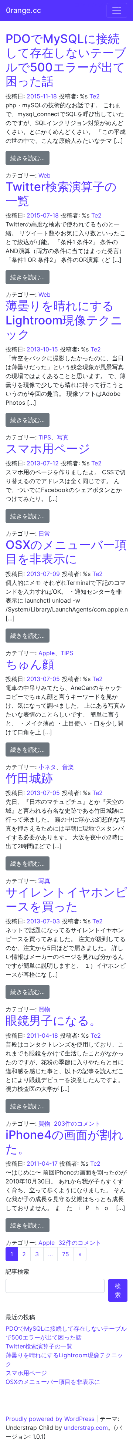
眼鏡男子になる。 (53, 1020)
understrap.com (86, 1427)
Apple (46, 653)
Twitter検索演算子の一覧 (61, 193)
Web (44, 175)
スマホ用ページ (48, 448)
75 (65, 1254)
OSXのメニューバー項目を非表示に (66, 552)
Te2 (94, 96)
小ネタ (47, 767)
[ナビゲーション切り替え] (116, 10)
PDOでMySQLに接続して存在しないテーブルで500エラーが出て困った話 (66, 59)
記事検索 (17, 1271)
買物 (44, 1009)
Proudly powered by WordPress (50, 1418)
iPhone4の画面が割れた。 (65, 1142)
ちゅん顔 (30, 664)
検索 (118, 1290)
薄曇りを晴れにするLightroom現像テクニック (64, 320)
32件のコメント (79, 1242)
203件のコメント (77, 1123)
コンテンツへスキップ (103, 4)
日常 (44, 533)
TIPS (44, 437)
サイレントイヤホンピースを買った (66, 899)
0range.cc (23, 10)
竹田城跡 (29, 778)
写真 (63, 437)
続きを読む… (30, 158)
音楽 (68, 767)
